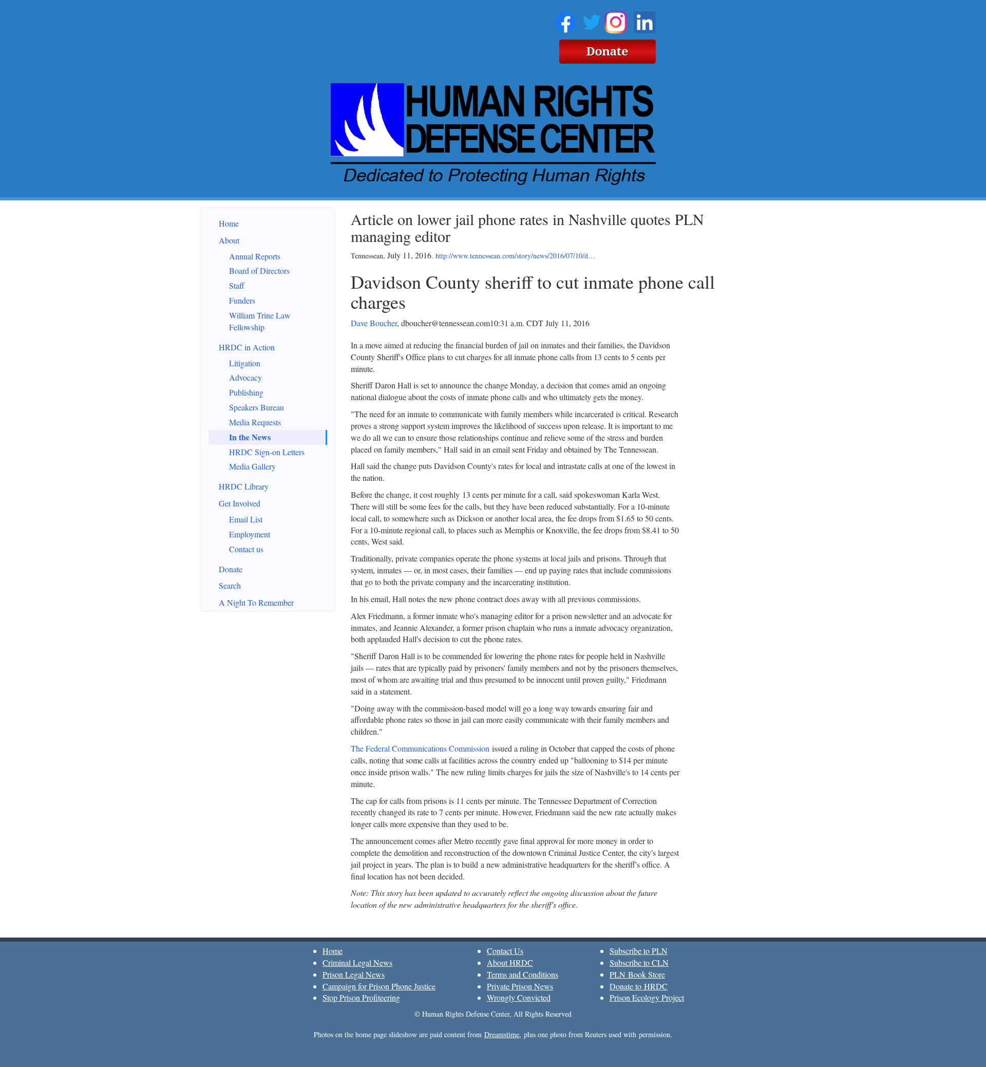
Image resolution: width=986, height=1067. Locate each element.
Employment (249, 534)
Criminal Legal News (357, 962)
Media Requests (255, 422)
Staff (236, 285)
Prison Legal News (354, 974)
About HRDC (510, 962)
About (229, 240)
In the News (250, 437)
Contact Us (505, 950)
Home (229, 223)
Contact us (246, 549)
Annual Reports (254, 256)
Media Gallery (252, 466)
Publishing (246, 392)
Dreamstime (501, 1034)
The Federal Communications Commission (420, 748)
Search (230, 585)
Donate (230, 569)
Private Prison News (520, 986)
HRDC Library (244, 486)
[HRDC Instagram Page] (616, 20)
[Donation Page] (607, 50)
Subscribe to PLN (639, 950)
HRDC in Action (247, 347)
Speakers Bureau (256, 407)
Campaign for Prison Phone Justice (379, 986)
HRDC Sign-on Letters (267, 451)
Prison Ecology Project (647, 997)
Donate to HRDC (639, 986)
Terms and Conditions (522, 974)
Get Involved (239, 503)
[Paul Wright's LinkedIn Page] (645, 20)
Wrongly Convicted (519, 997)
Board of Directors (259, 270)
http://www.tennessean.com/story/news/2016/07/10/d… (515, 255)
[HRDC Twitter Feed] (591, 20)
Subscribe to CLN (639, 962)
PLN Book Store (637, 974)
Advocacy (245, 377)
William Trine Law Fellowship (260, 321)
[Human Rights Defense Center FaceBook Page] (565, 20)
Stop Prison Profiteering (361, 997)
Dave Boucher (374, 322)
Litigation (244, 363)
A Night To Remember (256, 602)
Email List (245, 519)
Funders (242, 300)
